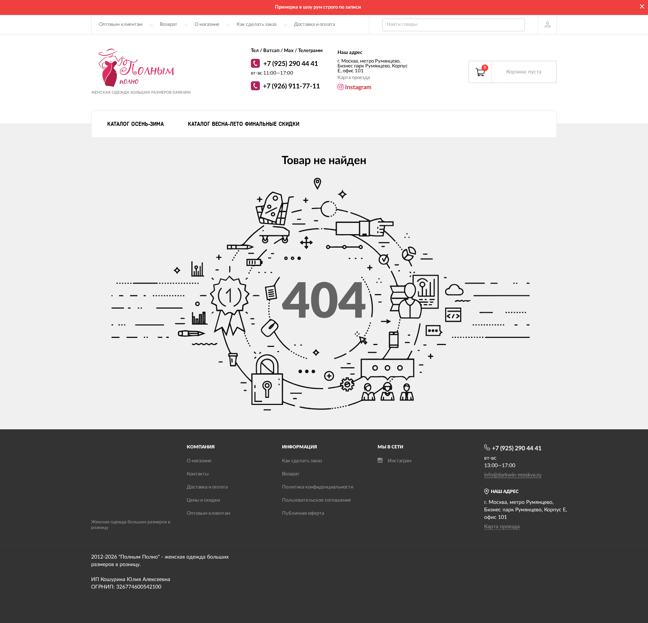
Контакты (197, 474)
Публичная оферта (303, 513)
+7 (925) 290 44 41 (290, 64)
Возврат (168, 24)
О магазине (207, 24)
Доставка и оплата (314, 24)
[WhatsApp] (256, 64)
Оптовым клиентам (120, 24)
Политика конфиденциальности (317, 487)
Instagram (357, 87)
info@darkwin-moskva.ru (513, 475)
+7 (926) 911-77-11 (291, 86)
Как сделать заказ (257, 24)
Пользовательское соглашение (316, 500)
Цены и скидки (203, 500)
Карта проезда (354, 77)
